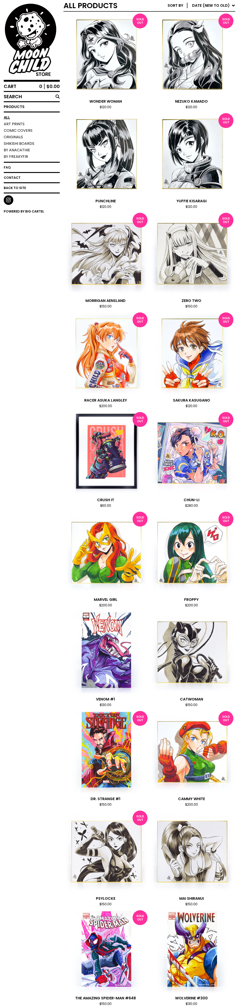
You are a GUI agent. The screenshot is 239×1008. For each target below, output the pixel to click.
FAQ (7, 167)
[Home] (30, 40)
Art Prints (14, 124)
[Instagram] (8, 200)
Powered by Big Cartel (24, 211)
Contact (12, 177)
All (7, 117)
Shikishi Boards (19, 143)
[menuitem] (201, 5)
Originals (13, 137)
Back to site (15, 188)
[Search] (58, 96)
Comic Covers (18, 130)
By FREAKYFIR (16, 156)
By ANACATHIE (17, 150)
